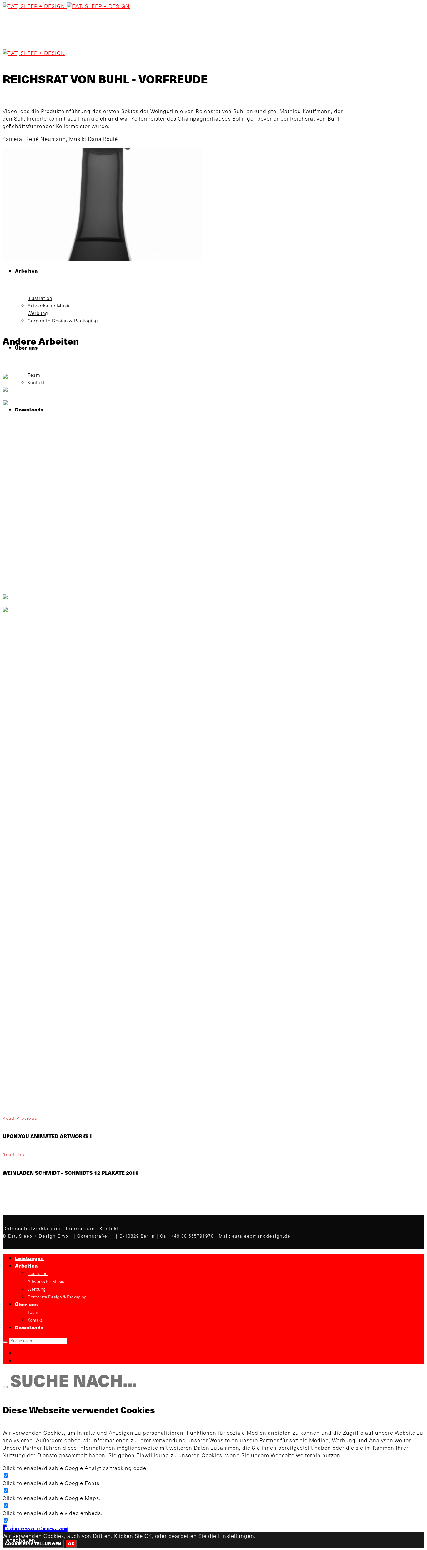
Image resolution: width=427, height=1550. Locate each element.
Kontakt (109, 1228)
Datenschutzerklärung (32, 1228)
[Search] (5, 1342)
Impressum (80, 1228)
